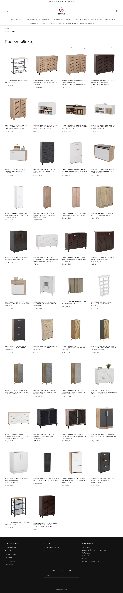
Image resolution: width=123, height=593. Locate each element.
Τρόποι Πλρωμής (10, 551)
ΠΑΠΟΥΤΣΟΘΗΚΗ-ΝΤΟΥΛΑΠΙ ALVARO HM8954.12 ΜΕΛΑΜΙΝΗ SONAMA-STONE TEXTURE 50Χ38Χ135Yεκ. (45, 392)
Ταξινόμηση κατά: (75, 48)
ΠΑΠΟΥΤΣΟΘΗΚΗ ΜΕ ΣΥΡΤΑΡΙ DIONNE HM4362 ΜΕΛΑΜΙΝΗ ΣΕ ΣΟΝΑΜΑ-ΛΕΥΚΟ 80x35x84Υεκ (17, 303)
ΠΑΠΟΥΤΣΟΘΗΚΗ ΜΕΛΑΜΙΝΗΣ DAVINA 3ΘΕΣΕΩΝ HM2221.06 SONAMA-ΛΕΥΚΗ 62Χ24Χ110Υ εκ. (74, 480)
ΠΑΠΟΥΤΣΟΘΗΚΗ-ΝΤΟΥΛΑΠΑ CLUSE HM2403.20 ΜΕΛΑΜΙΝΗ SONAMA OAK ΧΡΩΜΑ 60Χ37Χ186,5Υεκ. (44, 215)
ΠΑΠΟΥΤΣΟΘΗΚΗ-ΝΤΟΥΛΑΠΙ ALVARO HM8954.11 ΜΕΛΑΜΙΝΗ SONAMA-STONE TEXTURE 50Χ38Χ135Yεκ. (73, 392)
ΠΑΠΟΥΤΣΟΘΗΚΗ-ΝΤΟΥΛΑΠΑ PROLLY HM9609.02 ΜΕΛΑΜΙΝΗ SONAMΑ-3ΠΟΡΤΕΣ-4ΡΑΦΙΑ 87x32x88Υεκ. (74, 82)
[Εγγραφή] (77, 575)
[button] (7, 11)
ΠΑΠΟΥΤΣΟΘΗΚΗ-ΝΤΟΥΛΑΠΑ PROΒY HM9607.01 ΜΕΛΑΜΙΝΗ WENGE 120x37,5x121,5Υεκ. (102, 259)
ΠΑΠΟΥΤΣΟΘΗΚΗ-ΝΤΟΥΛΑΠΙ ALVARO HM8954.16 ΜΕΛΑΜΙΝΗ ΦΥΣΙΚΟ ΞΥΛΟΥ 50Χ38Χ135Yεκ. (74, 348)
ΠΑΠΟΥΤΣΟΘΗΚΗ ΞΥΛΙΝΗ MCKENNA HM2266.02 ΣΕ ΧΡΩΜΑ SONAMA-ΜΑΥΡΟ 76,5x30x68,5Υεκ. (74, 436)
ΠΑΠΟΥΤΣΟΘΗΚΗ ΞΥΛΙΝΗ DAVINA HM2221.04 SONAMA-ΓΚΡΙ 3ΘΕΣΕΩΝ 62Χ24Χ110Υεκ (15, 348)
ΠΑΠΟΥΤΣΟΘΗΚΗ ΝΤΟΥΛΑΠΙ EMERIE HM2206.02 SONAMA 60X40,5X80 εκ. (102, 214)
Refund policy (9, 564)
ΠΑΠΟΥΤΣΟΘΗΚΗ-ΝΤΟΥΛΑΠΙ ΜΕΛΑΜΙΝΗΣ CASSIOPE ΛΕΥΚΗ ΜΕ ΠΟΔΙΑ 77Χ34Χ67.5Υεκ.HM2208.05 (104, 392)
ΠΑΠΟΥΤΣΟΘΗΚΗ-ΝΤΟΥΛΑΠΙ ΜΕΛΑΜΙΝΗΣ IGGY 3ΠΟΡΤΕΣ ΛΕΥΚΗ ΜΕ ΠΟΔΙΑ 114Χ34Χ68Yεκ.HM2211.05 (45, 259)
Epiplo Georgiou (63, 589)
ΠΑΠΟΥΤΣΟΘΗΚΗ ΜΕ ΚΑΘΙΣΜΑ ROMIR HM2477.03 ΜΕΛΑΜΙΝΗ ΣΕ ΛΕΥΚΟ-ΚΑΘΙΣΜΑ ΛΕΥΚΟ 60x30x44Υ (45, 126)
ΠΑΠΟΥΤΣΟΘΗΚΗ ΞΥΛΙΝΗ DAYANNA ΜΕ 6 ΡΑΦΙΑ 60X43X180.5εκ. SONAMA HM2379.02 (74, 214)
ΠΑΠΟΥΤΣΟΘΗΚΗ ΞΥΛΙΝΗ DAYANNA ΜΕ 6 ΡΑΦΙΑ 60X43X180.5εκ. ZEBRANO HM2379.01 (46, 479)
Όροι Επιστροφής (10, 554)
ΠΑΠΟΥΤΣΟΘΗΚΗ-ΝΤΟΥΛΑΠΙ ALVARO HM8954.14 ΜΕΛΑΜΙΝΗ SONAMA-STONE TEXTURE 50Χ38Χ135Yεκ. (16, 392)
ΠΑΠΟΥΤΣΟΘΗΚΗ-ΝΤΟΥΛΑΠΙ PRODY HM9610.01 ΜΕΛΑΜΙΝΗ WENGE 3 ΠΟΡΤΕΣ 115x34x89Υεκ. (74, 259)
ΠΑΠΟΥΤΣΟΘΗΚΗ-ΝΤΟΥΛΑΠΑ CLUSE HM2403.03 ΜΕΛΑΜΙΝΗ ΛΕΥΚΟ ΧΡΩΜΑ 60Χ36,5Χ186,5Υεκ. (17, 215)
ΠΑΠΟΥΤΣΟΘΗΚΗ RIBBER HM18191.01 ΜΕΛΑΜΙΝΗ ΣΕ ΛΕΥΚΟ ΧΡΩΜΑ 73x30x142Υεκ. (102, 303)
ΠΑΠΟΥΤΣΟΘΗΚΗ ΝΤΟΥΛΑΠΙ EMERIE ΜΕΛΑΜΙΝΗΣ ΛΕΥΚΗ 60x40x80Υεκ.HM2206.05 (16, 480)
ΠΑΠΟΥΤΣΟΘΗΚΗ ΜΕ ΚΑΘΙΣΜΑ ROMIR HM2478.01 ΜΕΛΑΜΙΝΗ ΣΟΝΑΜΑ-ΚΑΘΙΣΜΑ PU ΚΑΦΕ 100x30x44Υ (75, 126)
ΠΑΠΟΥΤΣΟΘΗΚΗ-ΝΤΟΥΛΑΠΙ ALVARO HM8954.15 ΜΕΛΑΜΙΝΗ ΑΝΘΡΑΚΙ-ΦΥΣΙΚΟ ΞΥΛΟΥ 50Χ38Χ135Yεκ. (103, 348)
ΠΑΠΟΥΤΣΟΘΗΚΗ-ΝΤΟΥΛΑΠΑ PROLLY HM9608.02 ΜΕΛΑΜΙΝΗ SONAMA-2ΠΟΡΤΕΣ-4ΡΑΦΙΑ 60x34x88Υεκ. (16, 126)
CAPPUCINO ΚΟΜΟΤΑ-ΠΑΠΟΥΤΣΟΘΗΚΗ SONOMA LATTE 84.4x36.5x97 (74, 303)
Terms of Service (10, 561)
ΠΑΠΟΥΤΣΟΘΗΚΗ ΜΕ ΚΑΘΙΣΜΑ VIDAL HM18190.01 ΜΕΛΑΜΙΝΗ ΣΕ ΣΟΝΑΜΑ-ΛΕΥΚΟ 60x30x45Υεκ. (102, 171)
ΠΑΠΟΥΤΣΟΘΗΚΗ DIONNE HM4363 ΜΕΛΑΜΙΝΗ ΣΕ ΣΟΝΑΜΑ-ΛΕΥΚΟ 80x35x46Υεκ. (15, 171)
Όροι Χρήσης (9, 558)
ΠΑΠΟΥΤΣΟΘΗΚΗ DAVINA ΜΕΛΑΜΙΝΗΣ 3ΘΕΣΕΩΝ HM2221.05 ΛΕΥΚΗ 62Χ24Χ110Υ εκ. (74, 171)
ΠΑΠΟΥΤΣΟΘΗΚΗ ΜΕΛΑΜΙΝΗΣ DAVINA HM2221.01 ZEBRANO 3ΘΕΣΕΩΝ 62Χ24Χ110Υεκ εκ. (103, 480)
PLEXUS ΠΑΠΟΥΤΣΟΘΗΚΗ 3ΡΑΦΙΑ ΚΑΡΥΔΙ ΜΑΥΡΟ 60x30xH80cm (18, 524)
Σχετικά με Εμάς (49, 551)
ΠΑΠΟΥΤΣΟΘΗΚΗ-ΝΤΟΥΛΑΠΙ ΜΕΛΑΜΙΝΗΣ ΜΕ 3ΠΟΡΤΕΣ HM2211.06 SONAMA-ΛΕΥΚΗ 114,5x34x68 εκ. (16, 436)
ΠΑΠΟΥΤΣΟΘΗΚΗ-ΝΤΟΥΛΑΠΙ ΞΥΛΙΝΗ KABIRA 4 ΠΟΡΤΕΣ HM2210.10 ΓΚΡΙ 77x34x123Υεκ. (45, 171)
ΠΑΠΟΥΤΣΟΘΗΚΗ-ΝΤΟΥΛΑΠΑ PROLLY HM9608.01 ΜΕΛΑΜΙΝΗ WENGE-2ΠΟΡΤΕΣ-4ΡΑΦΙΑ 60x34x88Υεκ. (45, 524)
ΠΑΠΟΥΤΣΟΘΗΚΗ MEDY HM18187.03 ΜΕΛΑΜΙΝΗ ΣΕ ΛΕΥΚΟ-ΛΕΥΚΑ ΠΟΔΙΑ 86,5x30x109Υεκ (45, 303)
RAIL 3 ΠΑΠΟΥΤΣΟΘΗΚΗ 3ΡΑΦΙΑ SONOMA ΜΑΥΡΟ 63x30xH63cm (17, 81)
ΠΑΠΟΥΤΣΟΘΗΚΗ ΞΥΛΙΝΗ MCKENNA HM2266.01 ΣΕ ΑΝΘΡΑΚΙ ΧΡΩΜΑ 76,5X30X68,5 (44, 436)
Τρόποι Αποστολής (11, 547)
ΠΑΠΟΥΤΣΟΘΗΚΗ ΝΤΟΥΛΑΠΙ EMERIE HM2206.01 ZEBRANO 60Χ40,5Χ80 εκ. (16, 258)
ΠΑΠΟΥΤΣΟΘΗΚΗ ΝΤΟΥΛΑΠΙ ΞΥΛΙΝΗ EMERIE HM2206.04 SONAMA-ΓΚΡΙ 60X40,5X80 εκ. (103, 436)
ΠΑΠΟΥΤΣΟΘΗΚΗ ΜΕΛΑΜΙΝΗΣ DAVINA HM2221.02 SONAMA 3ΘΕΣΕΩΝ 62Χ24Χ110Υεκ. (45, 348)
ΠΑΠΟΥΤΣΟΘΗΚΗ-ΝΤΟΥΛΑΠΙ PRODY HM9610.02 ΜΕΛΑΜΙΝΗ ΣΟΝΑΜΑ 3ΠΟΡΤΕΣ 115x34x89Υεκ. (46, 82)
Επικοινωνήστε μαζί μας (51, 547)
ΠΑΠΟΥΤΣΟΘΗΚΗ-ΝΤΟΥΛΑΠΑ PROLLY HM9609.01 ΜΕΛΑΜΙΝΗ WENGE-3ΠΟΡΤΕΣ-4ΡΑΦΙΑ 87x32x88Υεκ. (102, 82)
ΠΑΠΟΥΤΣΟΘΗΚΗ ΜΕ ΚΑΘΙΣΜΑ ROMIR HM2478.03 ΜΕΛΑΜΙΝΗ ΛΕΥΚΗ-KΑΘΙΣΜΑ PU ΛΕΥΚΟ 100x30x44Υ (103, 126)
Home (6, 28)
